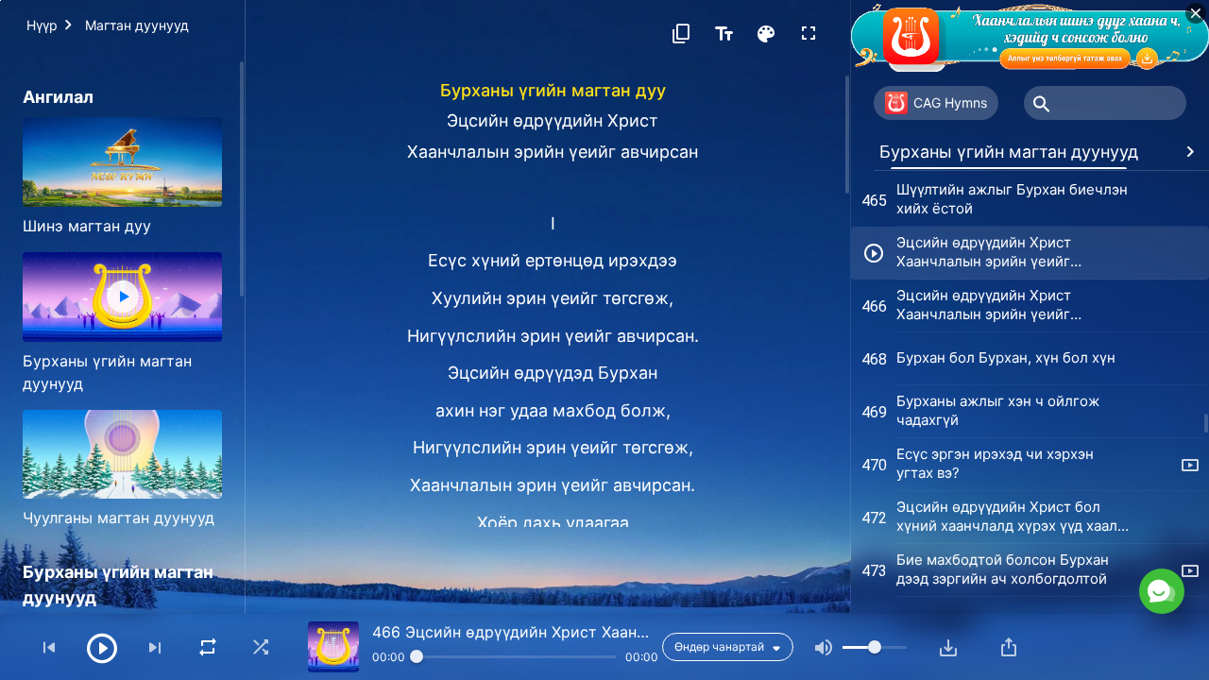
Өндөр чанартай (719, 646)
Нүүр (42, 25)
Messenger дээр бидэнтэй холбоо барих (1022, 506)
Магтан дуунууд (137, 25)
